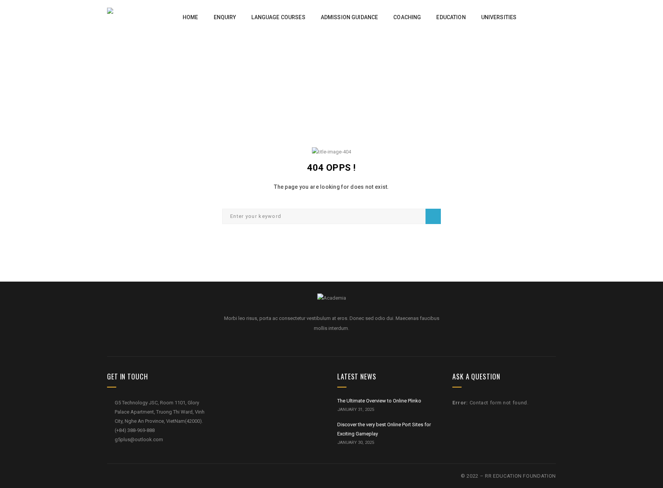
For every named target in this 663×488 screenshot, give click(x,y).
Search (433, 216)
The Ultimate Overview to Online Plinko (379, 401)
